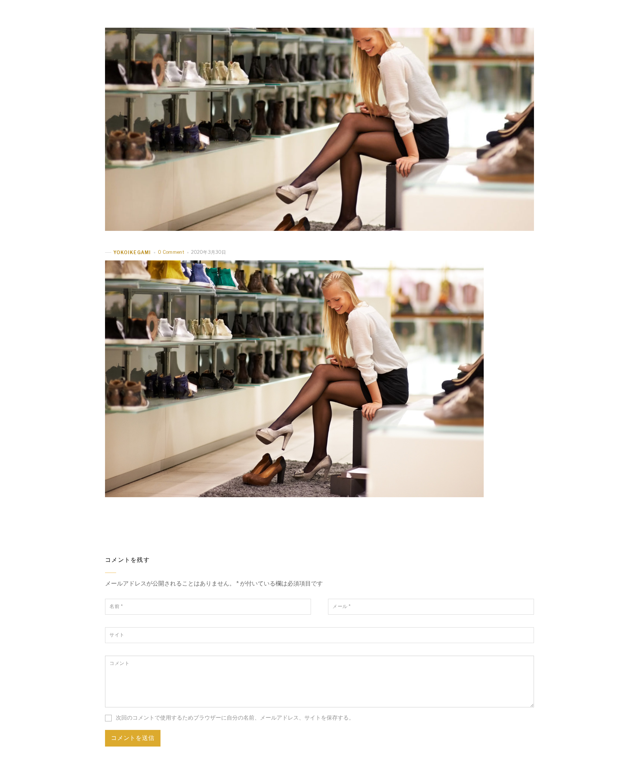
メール (341, 606)
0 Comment (171, 252)
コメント (119, 663)
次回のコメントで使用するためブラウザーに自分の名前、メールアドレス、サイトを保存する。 (235, 717)
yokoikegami (132, 252)
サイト (117, 635)
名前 (116, 606)
